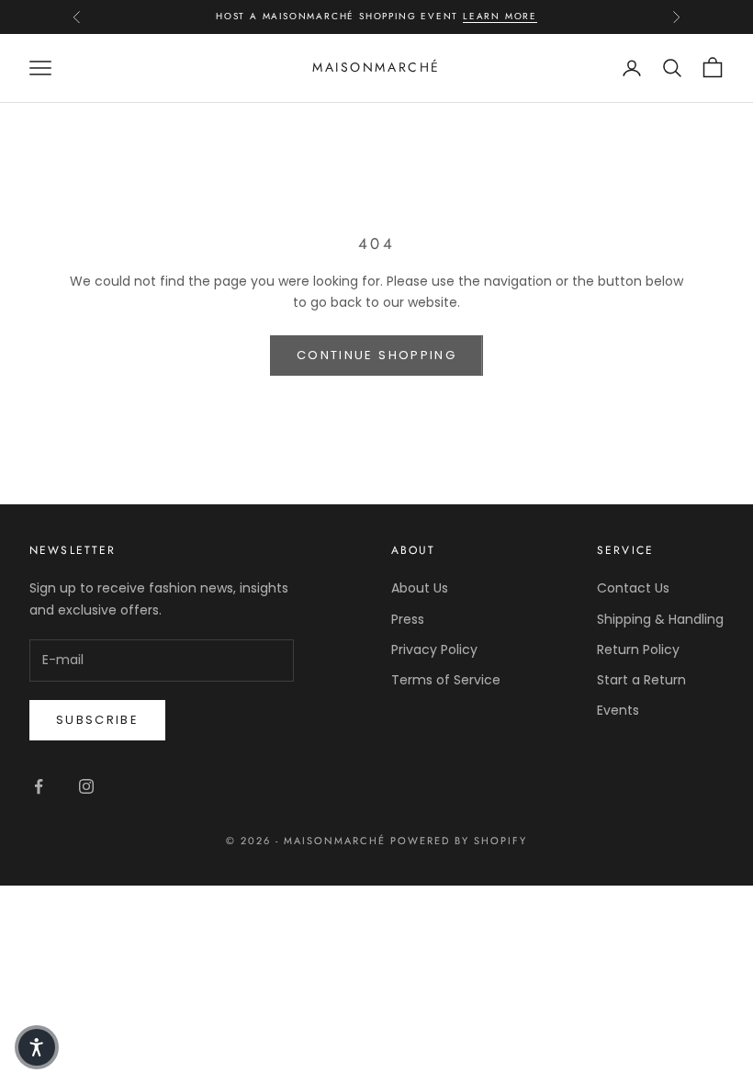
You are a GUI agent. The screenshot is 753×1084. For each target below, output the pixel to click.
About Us (419, 588)
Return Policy (638, 649)
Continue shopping (376, 355)
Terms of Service (445, 680)
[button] (37, 1047)
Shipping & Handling (660, 619)
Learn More (500, 16)
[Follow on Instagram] (86, 786)
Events (618, 710)
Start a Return (641, 680)
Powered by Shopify (458, 840)
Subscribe (97, 719)
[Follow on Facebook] (38, 786)
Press (407, 619)
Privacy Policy (434, 649)
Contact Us (633, 588)
